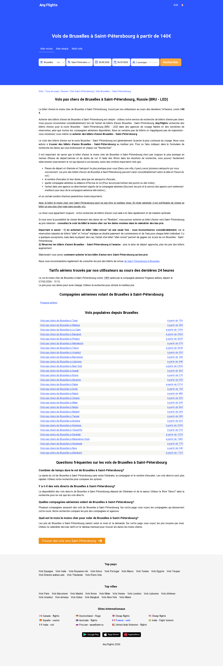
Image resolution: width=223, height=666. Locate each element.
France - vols (123, 620)
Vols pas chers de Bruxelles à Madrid (59, 411)
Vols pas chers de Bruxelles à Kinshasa (60, 425)
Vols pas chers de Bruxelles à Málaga (60, 325)
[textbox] (52, 62)
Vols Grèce (96, 571)
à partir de (175, 320)
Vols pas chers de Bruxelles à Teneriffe (61, 430)
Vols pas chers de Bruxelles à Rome (59, 375)
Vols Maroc (128, 571)
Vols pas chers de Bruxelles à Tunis (59, 320)
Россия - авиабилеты (91, 624)
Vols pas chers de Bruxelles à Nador (59, 407)
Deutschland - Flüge (90, 616)
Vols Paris (44, 593)
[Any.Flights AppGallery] (132, 636)
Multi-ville (77, 48)
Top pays (111, 564)
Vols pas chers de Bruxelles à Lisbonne (61, 361)
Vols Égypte (157, 571)
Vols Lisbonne (151, 593)
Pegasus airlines (48, 302)
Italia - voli (48, 624)
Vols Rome (91, 593)
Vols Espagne (46, 571)
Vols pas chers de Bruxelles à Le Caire (60, 329)
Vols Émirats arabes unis (51, 574)
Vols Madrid (76, 593)
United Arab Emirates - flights (131, 624)
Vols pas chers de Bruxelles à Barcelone (61, 357)
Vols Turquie (173, 571)
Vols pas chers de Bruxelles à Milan (59, 402)
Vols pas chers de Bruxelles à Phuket (60, 338)
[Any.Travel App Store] (111, 636)
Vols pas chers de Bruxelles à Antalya (60, 420)
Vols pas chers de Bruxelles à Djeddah (60, 434)
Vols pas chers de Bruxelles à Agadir (59, 370)
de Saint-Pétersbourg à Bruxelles (142, 261)
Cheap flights (123, 616)
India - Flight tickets (163, 620)
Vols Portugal (112, 571)
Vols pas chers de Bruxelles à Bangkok (60, 334)
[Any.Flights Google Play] (91, 636)
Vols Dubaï (76, 597)
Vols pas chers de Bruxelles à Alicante (60, 379)
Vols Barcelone (60, 593)
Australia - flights (88, 620)
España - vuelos (51, 620)
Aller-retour (46, 48)
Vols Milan (104, 593)
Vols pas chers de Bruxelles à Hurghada (61, 443)
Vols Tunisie (142, 571)
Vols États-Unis (93, 574)
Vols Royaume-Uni (78, 571)
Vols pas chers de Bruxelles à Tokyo (59, 348)
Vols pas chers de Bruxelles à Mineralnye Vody (65, 439)
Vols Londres (134, 593)
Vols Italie (61, 571)
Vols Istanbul (46, 597)
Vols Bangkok (92, 597)
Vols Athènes (168, 593)
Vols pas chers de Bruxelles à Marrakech (61, 343)
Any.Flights (48, 5)
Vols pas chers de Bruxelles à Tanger (59, 416)
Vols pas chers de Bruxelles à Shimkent (61, 452)
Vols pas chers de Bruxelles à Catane (60, 398)
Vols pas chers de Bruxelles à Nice (58, 448)
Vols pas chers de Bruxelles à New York (61, 366)
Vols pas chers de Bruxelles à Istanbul (60, 352)
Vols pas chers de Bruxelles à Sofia (59, 389)
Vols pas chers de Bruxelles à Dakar (59, 384)
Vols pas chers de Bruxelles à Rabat (59, 393)
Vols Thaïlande (75, 574)
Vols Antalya (61, 597)
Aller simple (62, 48)
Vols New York (109, 597)
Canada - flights (51, 616)
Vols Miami (125, 597)
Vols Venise (119, 593)
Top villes (110, 586)
